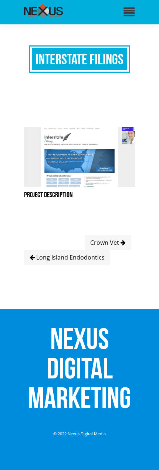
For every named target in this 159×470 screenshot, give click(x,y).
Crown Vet (105, 243)
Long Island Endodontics (70, 257)
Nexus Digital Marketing (79, 368)
